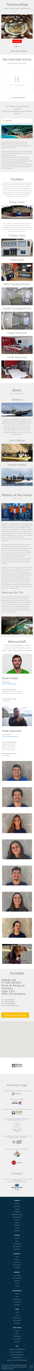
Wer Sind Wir (17, 1246)
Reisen (17, 1222)
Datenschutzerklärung (17, 1354)
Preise (17, 1228)
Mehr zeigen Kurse (19, 97)
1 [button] (14, 46)
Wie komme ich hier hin (15, 1015)
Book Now (17, 41)
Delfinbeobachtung (17, 1214)
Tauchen (17, 1220)
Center (17, 1238)
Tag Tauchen (17, 1244)
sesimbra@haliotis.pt (12, 1005)
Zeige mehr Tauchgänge (19, 51)
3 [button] (17, 46)
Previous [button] (1, 31)
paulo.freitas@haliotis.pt (9, 684)
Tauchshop (17, 1225)
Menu (31, 3)
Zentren (17, 1203)
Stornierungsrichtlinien (17, 1352)
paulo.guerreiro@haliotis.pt (10, 736)
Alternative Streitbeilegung (17, 1349)
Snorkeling (17, 1212)
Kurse (17, 1241)
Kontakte (17, 1231)
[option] (17, 29)
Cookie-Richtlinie (17, 1357)
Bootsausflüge (17, 1217)
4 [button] (19, 46)
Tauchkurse (17, 1206)
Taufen (17, 1209)
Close (31, 1367)
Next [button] (32, 31)
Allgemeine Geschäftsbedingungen (17, 1360)
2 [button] (16, 46)
